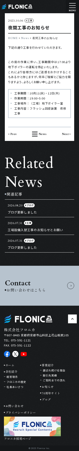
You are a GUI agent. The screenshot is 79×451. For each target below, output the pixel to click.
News (25, 38)
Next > (66, 134)
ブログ (46, 399)
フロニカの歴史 (16, 382)
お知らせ (48, 387)
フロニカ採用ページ (17, 438)
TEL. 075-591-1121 (17, 340)
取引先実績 (50, 375)
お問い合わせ (14, 406)
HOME (13, 38)
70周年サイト (51, 393)
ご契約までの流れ (54, 380)
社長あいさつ (15, 387)
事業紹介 (48, 365)
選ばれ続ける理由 (54, 370)
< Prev (12, 134)
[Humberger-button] (72, 6)
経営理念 (12, 376)
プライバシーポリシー (20, 412)
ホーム (9, 365)
